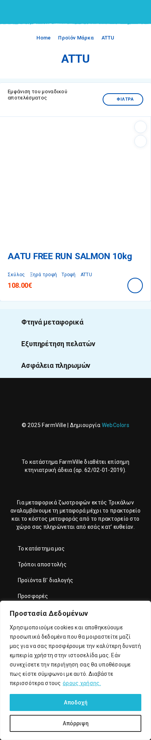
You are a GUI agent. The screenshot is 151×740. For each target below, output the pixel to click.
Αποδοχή (76, 702)
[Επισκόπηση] (140, 141)
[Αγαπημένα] (140, 127)
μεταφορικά (41, 502)
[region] (75, 670)
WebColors (116, 425)
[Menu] (16, 11)
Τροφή (69, 274)
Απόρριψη (76, 723)
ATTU (86, 274)
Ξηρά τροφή (43, 274)
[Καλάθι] (140, 12)
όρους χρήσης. (82, 683)
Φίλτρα (125, 99)
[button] (135, 285)
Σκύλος (16, 274)
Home (43, 38)
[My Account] (127, 12)
